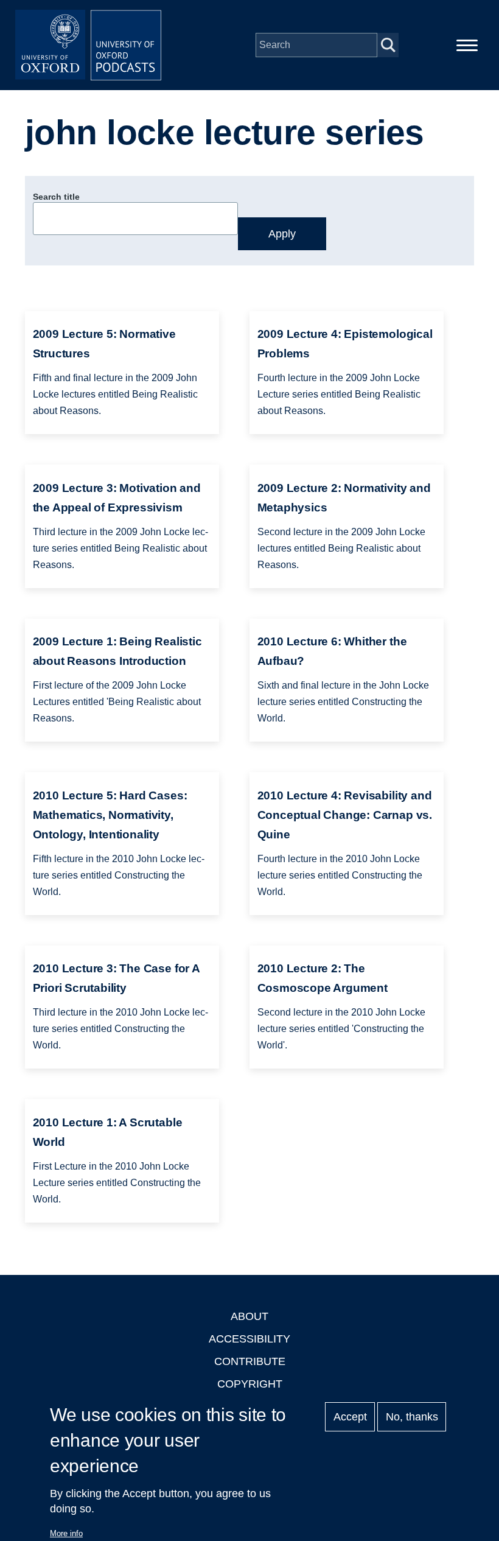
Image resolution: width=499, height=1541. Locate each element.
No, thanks (412, 1417)
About (249, 1316)
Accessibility (249, 1339)
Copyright (249, 1384)
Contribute (249, 1361)
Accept (350, 1417)
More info (66, 1533)
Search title (56, 197)
